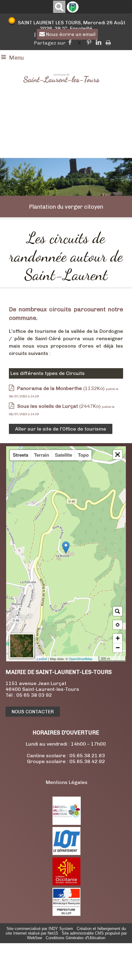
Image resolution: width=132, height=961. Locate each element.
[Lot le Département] (66, 853)
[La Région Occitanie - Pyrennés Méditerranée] (66, 884)
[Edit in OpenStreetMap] (96, 658)
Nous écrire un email (70, 34)
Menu (16, 57)
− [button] (118, 648)
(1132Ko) (61, 388)
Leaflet (42, 658)
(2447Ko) (59, 406)
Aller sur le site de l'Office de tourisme (60, 429)
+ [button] (118, 638)
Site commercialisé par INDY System (39, 928)
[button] (117, 454)
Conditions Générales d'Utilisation (75, 937)
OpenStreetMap (80, 658)
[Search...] (117, 611)
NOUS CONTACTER (33, 712)
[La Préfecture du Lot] (66, 914)
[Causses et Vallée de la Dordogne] (66, 823)
